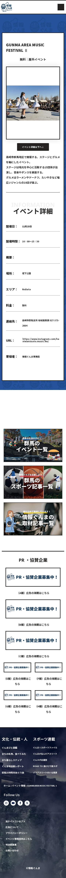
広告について (12, 827)
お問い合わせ (12, 850)
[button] (61, 7)
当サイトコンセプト (15, 821)
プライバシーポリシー (16, 833)
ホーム (7, 785)
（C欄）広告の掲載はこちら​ (33, 656)
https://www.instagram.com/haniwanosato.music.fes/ (41, 340)
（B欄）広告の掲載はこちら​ (33, 624)
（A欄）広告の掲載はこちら (33, 593)
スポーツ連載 (44, 739)
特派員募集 (11, 844)
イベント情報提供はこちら (19, 838)
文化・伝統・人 (14, 739)
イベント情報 (18, 785)
